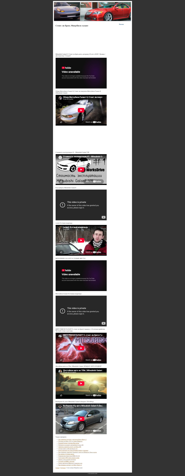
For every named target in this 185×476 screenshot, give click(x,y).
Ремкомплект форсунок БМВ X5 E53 (69, 456)
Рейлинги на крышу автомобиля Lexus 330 (70, 445)
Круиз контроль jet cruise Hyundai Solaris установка (73, 450)
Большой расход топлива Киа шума (68, 443)
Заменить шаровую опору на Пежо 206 (69, 447)
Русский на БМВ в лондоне (66, 461)
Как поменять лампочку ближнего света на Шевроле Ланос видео (77, 452)
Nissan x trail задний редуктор (67, 459)
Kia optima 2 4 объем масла (66, 454)
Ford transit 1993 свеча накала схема (68, 458)
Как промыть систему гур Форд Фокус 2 (70, 465)
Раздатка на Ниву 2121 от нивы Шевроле (70, 441)
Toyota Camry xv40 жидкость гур (67, 448)
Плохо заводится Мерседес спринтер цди (70, 463)
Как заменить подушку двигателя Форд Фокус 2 (72, 439)
